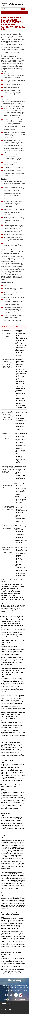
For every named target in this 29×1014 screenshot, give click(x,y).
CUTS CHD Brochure (6, 1009)
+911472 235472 (9, 990)
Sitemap (3, 1006)
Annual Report (4, 1012)
